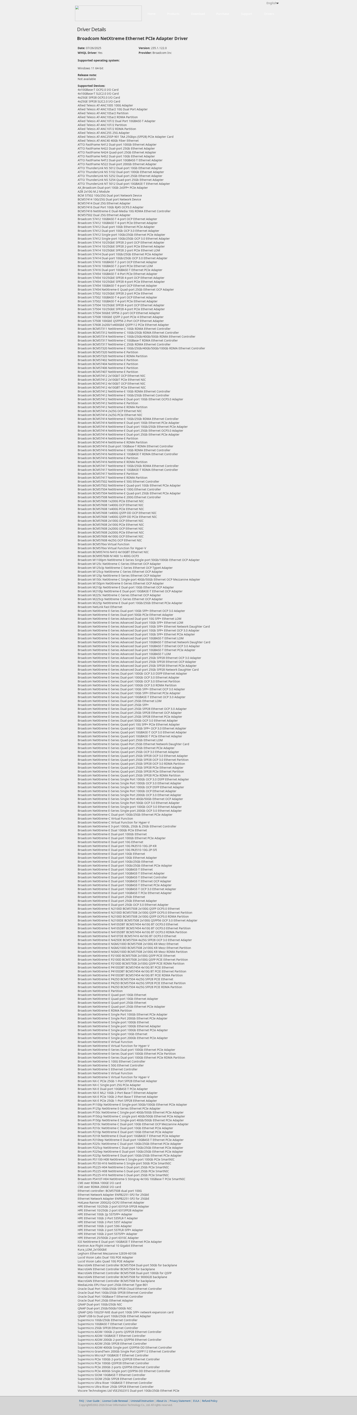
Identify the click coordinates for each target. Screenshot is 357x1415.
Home (152, 14)
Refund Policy (209, 1401)
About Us (161, 1401)
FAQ (81, 1401)
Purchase (222, 14)
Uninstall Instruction (142, 1401)
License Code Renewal (115, 1401)
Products (173, 14)
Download (198, 14)
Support (246, 14)
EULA (196, 1401)
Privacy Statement (180, 1401)
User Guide (93, 1401)
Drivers (269, 14)
